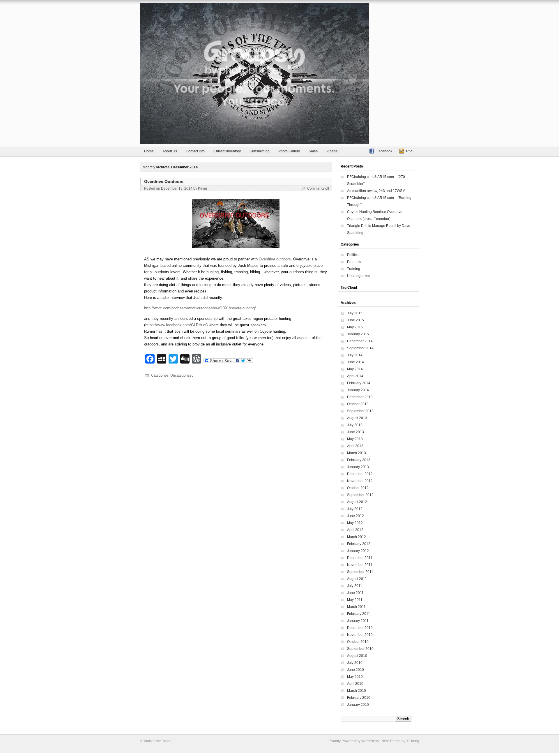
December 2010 (360, 628)
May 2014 (355, 369)
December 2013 (360, 397)
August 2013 (357, 418)
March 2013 (356, 453)
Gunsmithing (260, 151)
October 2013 (358, 404)
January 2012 (358, 551)
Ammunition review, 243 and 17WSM (376, 191)
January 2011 (358, 621)
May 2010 (355, 677)
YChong (412, 741)
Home (149, 151)
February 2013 (358, 460)
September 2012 (360, 495)
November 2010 (360, 635)
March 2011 (356, 607)
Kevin (202, 188)
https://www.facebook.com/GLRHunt (175, 325)
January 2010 (358, 705)
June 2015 (355, 320)
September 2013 (360, 411)
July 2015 (354, 313)
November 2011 (359, 565)
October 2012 (358, 488)
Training (353, 269)
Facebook (384, 151)
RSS (409, 151)
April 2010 (355, 684)
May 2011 (354, 600)
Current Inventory (227, 151)
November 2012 (360, 481)
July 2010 (354, 663)
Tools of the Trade (157, 741)
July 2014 (354, 355)
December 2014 (360, 341)
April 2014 (355, 376)
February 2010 (358, 698)
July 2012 (354, 509)
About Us (169, 151)
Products (354, 262)
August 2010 (357, 656)
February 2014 (358, 383)
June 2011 (355, 593)
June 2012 (355, 516)
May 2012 (355, 523)
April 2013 (355, 446)
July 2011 (354, 586)
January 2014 (358, 390)
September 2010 (360, 649)
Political (353, 255)
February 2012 (358, 544)
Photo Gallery (289, 151)
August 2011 (357, 579)
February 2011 (358, 614)
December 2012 (360, 474)
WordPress (370, 741)
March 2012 (356, 537)
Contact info (195, 151)
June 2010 (355, 670)
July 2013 (354, 425)
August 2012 (357, 502)
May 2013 (355, 439)
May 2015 (355, 327)
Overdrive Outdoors (163, 181)
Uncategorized (182, 375)
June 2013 (355, 432)
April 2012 (355, 530)
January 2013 (358, 467)
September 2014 (360, 348)
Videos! (332, 151)
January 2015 (358, 334)
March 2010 (356, 691)
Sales (313, 151)
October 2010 (358, 642)
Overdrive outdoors (275, 259)
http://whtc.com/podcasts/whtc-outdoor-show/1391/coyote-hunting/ (200, 308)
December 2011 (359, 558)
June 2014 (355, 362)
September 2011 (360, 572)
